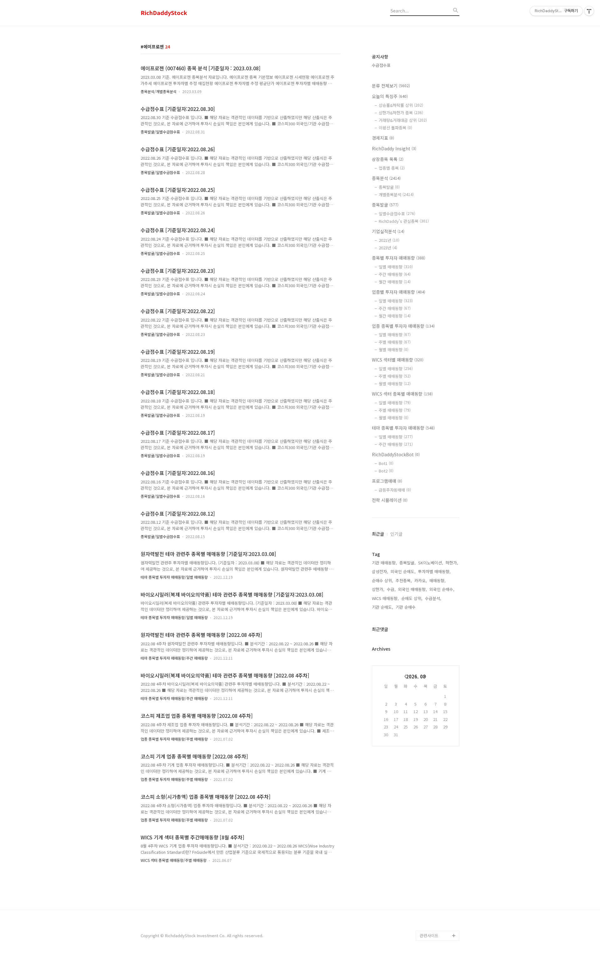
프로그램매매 (387, 481)
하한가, (452, 563)
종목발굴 (389, 187)
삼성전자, (380, 571)
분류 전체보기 (391, 85)
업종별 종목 (392, 168)
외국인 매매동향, (412, 589)
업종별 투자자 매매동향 (398, 292)
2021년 (389, 240)
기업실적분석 (388, 231)
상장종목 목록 (387, 159)
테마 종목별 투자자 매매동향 (403, 428)
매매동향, (437, 580)
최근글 (378, 534)
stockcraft (430, 925)
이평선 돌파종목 (395, 128)
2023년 (388, 248)
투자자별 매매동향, (434, 571)
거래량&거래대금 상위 (403, 120)
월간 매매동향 (395, 282)
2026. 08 (416, 676)
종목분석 (386, 178)
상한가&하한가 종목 (401, 113)
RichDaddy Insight (394, 148)
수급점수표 (381, 65)
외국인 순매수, (441, 589)
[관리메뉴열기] (589, 11)
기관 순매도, (382, 607)
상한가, (378, 589)
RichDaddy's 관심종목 (404, 221)
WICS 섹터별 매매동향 (397, 360)
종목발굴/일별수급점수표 (160, 131)
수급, (391, 589)
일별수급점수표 (397, 214)
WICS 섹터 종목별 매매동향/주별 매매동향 (174, 860)
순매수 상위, (382, 580)
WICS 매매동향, (385, 598)
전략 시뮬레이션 (390, 500)
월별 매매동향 (393, 349)
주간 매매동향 (395, 274)
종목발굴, (407, 563)
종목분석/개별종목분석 (159, 91)
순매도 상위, (411, 598)
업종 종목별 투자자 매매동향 (403, 326)
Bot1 (386, 463)
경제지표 (383, 138)
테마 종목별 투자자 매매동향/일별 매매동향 (174, 577)
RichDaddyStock (164, 12)
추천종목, (404, 580)
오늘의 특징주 (390, 96)
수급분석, (433, 598)
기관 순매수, (406, 607)
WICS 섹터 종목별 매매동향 (402, 394)
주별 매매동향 (395, 342)
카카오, (420, 580)
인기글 (396, 534)
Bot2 (386, 471)
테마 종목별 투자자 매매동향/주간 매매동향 (174, 658)
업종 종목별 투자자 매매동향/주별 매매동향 (174, 739)
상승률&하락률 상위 (401, 105)
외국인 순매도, (403, 571)
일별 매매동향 (396, 267)
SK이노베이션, (430, 563)
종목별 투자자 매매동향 (398, 258)
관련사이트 (429, 935)
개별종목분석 (396, 195)
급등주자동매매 (395, 490)
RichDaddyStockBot (396, 454)
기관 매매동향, (384, 563)
